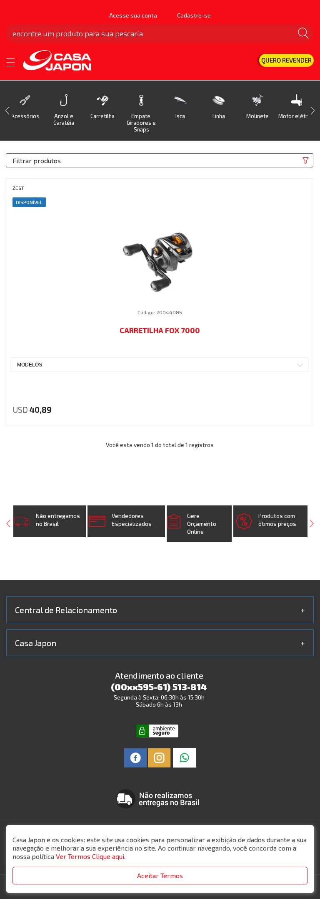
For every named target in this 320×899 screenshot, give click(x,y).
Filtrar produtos (36, 160)
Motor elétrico (296, 116)
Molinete (257, 116)
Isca (180, 116)
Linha (218, 116)
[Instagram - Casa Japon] (159, 756)
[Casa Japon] (63, 60)
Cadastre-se (194, 15)
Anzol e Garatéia (63, 119)
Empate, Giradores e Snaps (141, 123)
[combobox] (159, 364)
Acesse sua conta (133, 15)
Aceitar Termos (160, 875)
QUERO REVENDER (286, 60)
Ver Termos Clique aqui (90, 856)
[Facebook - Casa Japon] (135, 756)
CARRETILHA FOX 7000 (160, 330)
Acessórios (25, 116)
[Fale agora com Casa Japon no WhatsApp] (184, 756)
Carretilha (102, 116)
